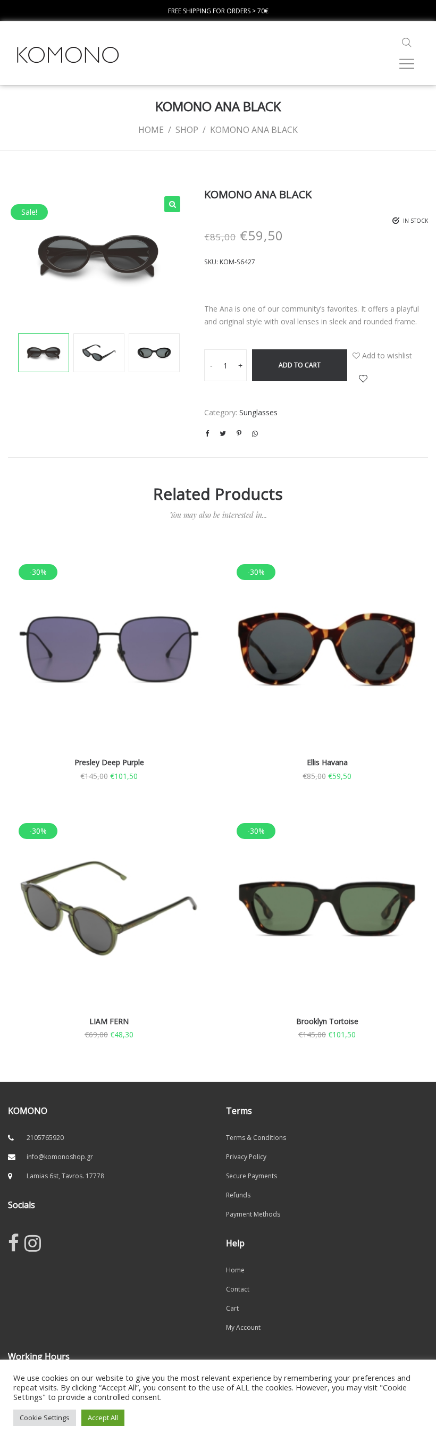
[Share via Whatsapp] (255, 433)
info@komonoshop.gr (60, 1156)
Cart (232, 1308)
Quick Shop (109, 664)
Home (235, 1270)
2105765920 (45, 1137)
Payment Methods (253, 1214)
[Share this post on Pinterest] (239, 433)
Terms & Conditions (256, 1137)
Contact (237, 1289)
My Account (243, 1327)
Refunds (238, 1195)
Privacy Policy (246, 1156)
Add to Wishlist (363, 379)
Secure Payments (251, 1175)
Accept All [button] (103, 1417)
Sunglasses (258, 412)
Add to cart (300, 365)
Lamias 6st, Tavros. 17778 (65, 1175)
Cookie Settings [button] (45, 1417)
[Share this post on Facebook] (207, 433)
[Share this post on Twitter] (223, 433)
